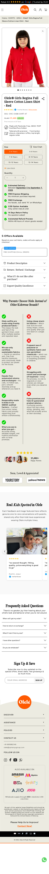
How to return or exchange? (13, 626)
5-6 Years (35, 152)
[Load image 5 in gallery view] (26, 90)
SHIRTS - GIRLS (15, 18)
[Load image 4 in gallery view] (24, 90)
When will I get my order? (12, 619)
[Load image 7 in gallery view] (30, 90)
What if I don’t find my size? (13, 633)
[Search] (35, 9)
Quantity (8, 173)
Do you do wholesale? (11, 648)
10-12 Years (13, 162)
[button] (8, 110)
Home (4, 18)
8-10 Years (33, 157)
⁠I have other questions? (11, 640)
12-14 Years (33, 162)
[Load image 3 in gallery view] (22, 90)
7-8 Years (13, 157)
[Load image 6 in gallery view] (28, 90)
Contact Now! (24, 826)
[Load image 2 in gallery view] (20, 90)
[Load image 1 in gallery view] (18, 90)
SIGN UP (38, 680)
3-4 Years (13, 152)
